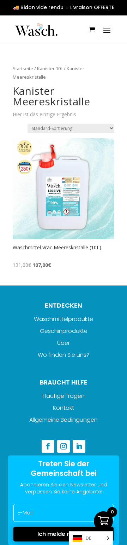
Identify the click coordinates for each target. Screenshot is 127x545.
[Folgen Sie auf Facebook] (48, 446)
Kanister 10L (50, 68)
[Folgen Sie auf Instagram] (63, 446)
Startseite (23, 68)
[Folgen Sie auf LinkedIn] (79, 446)
